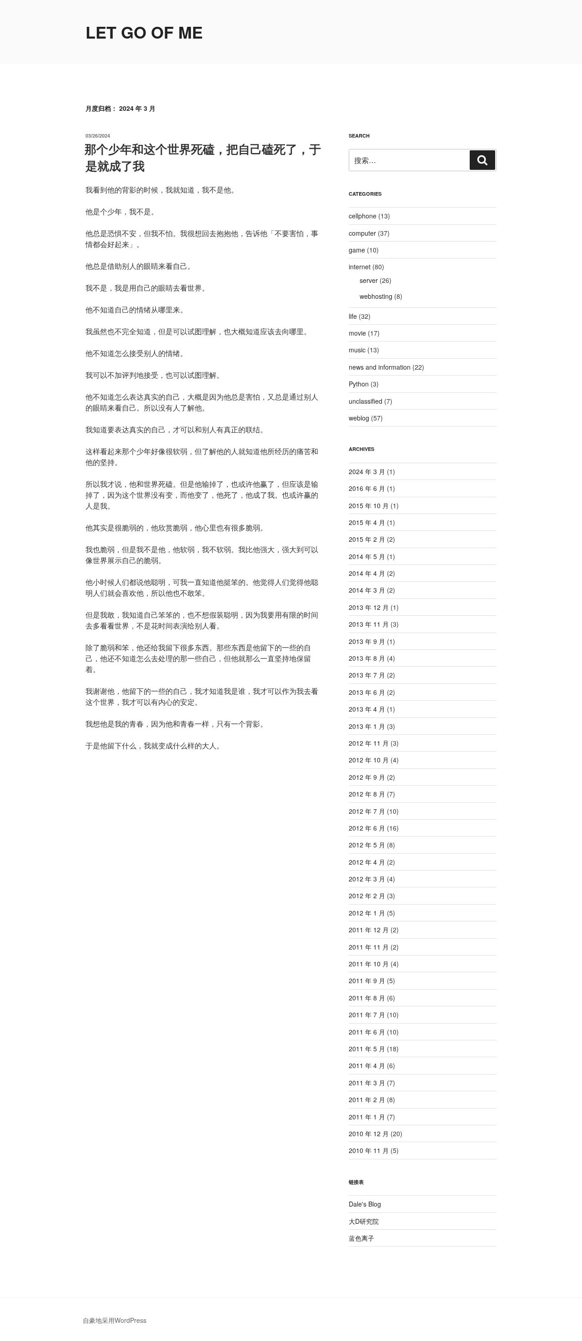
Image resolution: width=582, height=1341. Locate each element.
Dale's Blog (365, 1203)
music (357, 349)
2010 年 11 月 (369, 1150)
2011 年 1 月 (367, 1116)
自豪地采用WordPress (114, 1320)
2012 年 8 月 (367, 793)
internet (360, 266)
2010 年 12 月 (369, 1133)
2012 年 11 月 (369, 742)
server (369, 280)
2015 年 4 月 (367, 522)
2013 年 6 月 (367, 692)
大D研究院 (364, 1221)
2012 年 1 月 (367, 912)
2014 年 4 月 (367, 573)
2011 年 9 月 (367, 980)
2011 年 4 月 (367, 1065)
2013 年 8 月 (367, 658)
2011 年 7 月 (367, 1014)
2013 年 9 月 (367, 641)
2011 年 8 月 (367, 997)
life (353, 316)
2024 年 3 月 (367, 471)
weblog (359, 417)
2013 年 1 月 (367, 726)
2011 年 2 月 (367, 1099)
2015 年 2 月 (367, 539)
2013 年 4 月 (367, 708)
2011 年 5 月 (367, 1048)
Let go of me (144, 32)
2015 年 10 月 (369, 505)
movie (357, 332)
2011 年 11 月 (369, 946)
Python (359, 383)
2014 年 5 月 (367, 556)
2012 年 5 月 (367, 844)
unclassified (365, 401)
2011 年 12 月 (369, 929)
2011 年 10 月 (369, 963)
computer (362, 233)
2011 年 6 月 (367, 1031)
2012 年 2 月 (367, 895)
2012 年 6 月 (367, 827)
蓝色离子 (361, 1237)
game (357, 249)
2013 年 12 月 (369, 607)
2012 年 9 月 (367, 777)
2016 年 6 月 (367, 488)
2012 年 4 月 (367, 861)
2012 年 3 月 (367, 878)
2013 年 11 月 (369, 623)
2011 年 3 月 (367, 1082)
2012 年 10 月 (369, 759)
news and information (380, 366)
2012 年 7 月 (367, 811)
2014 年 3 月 (367, 589)
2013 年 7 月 (367, 674)
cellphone (362, 215)
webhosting (376, 296)
